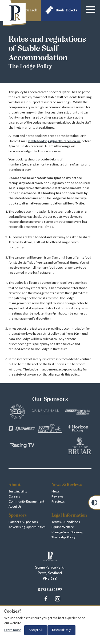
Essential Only (61, 630)
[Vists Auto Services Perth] (78, 412)
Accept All (35, 630)
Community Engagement (26, 501)
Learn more (12, 630)
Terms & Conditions (65, 522)
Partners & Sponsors (23, 522)
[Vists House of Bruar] (79, 446)
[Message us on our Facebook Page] (46, 598)
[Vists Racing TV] (22, 446)
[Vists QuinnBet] (22, 429)
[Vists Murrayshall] (45, 412)
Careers (14, 496)
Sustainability (18, 491)
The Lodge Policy (63, 537)
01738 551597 (50, 589)
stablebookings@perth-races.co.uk (54, 141)
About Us (15, 506)
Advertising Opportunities (27, 527)
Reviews (57, 496)
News (55, 491)
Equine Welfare (62, 527)
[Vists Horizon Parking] (78, 429)
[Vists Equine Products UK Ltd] (50, 429)
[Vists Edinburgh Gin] (17, 412)
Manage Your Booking (66, 532)
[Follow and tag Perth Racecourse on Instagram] (56, 598)
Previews (58, 501)
